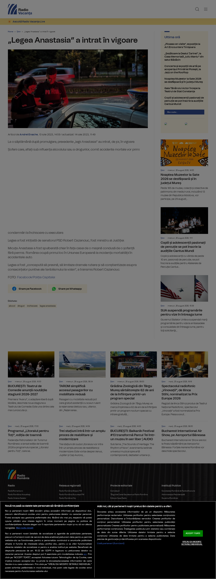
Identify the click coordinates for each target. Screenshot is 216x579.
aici (85, 554)
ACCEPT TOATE (193, 533)
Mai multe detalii (24, 528)
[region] (108, 540)
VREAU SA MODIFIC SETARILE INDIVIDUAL (191, 543)
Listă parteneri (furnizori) (110, 543)
